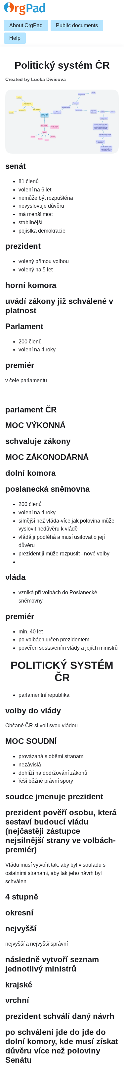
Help (15, 38)
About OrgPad (26, 25)
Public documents (77, 25)
